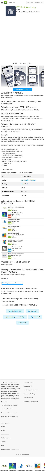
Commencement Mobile (14, 219)
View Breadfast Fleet (6, 409)
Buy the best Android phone (31, 401)
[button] (22, 278)
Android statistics (28, 386)
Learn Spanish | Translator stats (9, 416)
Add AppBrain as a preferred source (12, 283)
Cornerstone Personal (13, 233)
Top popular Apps (28, 397)
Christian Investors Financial (15, 240)
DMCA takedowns (6, 438)
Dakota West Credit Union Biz (15, 247)
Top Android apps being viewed (9, 405)
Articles (3, 441)
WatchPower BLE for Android (8, 412)
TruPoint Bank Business (14, 226)
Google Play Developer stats (31, 390)
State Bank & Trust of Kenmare (16, 206)
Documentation (5, 434)
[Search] (42, 2)
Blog (2, 445)
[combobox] (33, 2)
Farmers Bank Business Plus (15, 213)
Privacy (3, 430)
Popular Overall (35, 317)
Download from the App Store (23, 89)
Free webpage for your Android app (10, 449)
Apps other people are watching (14, 317)
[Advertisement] (22, 39)
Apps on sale (22, 322)
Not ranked (24, 184)
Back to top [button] (40, 457)
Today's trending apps (15, 311)
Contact (3, 426)
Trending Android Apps (30, 394)
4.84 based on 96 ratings (28, 180)
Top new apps (32, 311)
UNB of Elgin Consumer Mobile (16, 253)
